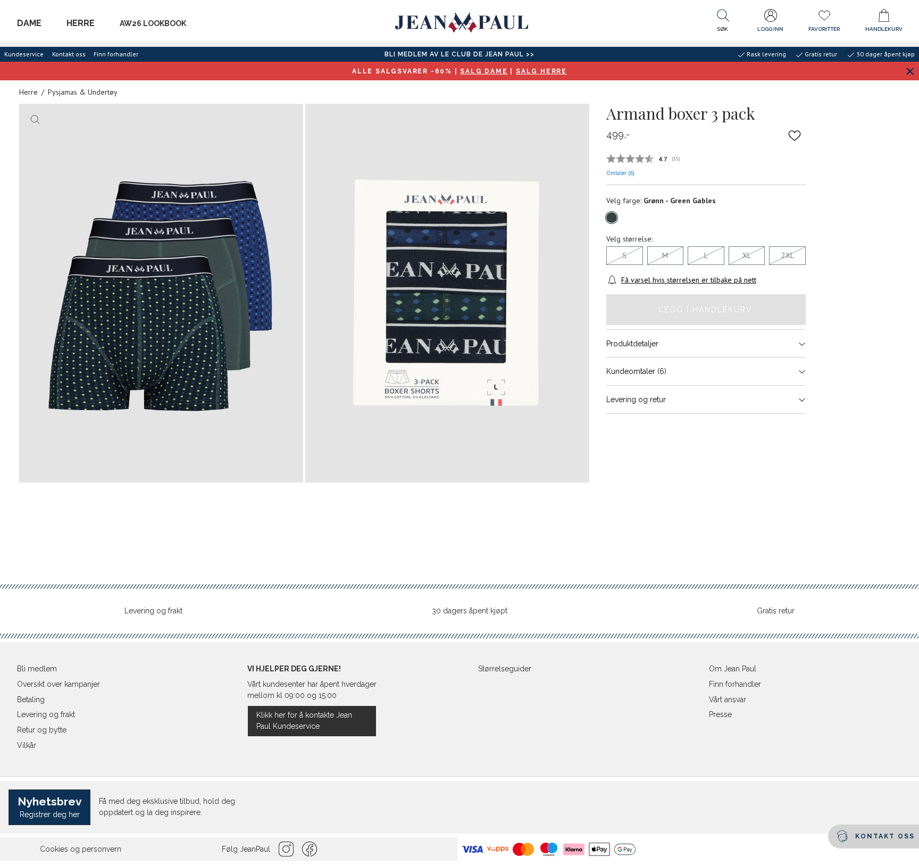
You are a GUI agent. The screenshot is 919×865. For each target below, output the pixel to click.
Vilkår (26, 745)
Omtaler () (620, 173)
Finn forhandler (116, 54)
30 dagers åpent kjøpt (469, 610)
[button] (722, 23)
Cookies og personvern (80, 849)
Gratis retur (776, 610)
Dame (29, 23)
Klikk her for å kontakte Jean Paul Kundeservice (304, 720)
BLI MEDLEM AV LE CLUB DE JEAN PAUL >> (459, 54)
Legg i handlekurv (706, 309)
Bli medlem (37, 668)
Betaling (31, 699)
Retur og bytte (41, 730)
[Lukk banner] (909, 71)
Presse (720, 714)
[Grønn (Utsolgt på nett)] (611, 217)
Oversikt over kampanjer (58, 684)
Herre (80, 23)
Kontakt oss (69, 54)
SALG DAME (483, 71)
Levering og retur (636, 399)
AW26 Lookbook (153, 23)
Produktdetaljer (632, 343)
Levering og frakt (153, 610)
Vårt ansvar (727, 699)
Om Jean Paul (732, 668)
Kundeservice (24, 54)
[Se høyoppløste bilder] (161, 293)
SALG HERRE (541, 71)
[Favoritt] (794, 135)
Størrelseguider (504, 668)
